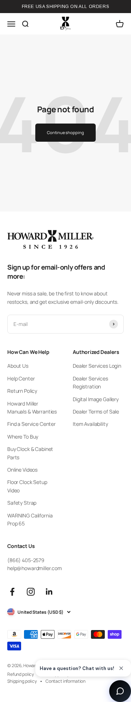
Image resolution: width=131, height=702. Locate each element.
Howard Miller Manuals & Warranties (32, 407)
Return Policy (22, 390)
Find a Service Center (31, 423)
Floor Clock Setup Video (27, 486)
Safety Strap (21, 502)
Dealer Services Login (97, 365)
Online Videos (22, 469)
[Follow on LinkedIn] (49, 592)
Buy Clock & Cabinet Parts (30, 452)
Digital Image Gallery (96, 399)
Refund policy (20, 674)
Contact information (65, 681)
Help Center (21, 378)
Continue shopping (65, 132)
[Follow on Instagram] (31, 592)
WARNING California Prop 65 (29, 519)
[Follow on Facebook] (12, 592)
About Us (17, 365)
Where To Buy (22, 436)
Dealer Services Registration (90, 382)
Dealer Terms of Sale (96, 411)
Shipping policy (22, 681)
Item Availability (90, 423)
